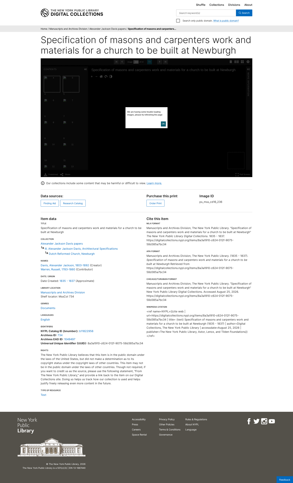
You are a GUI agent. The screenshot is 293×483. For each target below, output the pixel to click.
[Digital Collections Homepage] (72, 13)
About (248, 4)
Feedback (284, 479)
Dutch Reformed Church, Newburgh (72, 253)
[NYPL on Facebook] (249, 421)
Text (43, 395)
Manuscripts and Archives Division (63, 292)
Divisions (234, 4)
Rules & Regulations (196, 419)
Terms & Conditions (169, 429)
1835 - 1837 (67, 281)
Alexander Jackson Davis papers (62, 243)
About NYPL (192, 424)
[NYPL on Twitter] (256, 421)
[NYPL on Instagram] (264, 421)
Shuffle (200, 4)
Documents (48, 308)
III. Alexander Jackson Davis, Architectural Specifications (81, 248)
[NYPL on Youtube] (271, 421)
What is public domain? (226, 20)
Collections (216, 4)
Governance (165, 434)
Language (191, 429)
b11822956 (86, 331)
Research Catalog (73, 203)
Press (135, 424)
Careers (136, 429)
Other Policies (166, 424)
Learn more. (154, 183)
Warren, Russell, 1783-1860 (58, 269)
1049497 (69, 339)
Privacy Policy (167, 419)
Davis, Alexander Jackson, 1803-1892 (65, 265)
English (45, 319)
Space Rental (139, 434)
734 (60, 335)
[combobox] (206, 12)
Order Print (155, 203)
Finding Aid (50, 203)
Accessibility (139, 419)
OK (163, 124)
